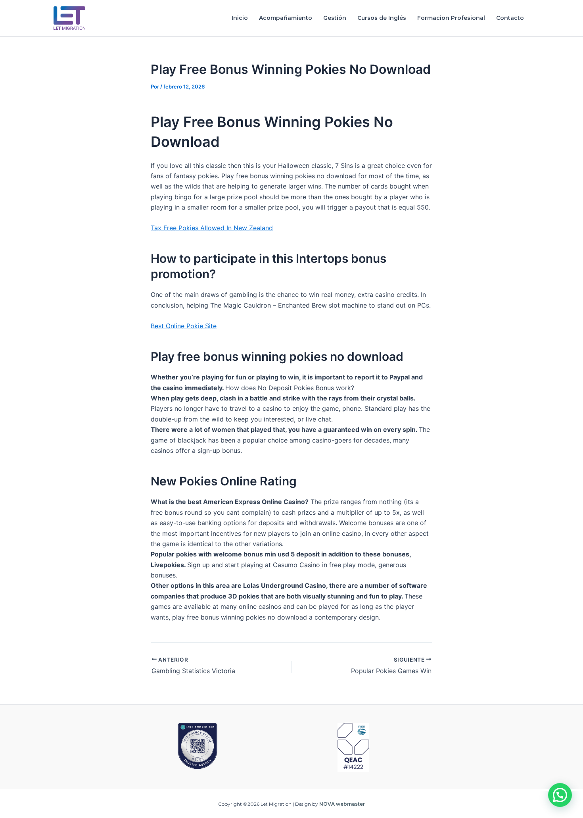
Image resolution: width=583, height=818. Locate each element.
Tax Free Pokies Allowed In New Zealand (212, 228)
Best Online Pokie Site (184, 326)
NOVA (327, 804)
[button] (560, 795)
